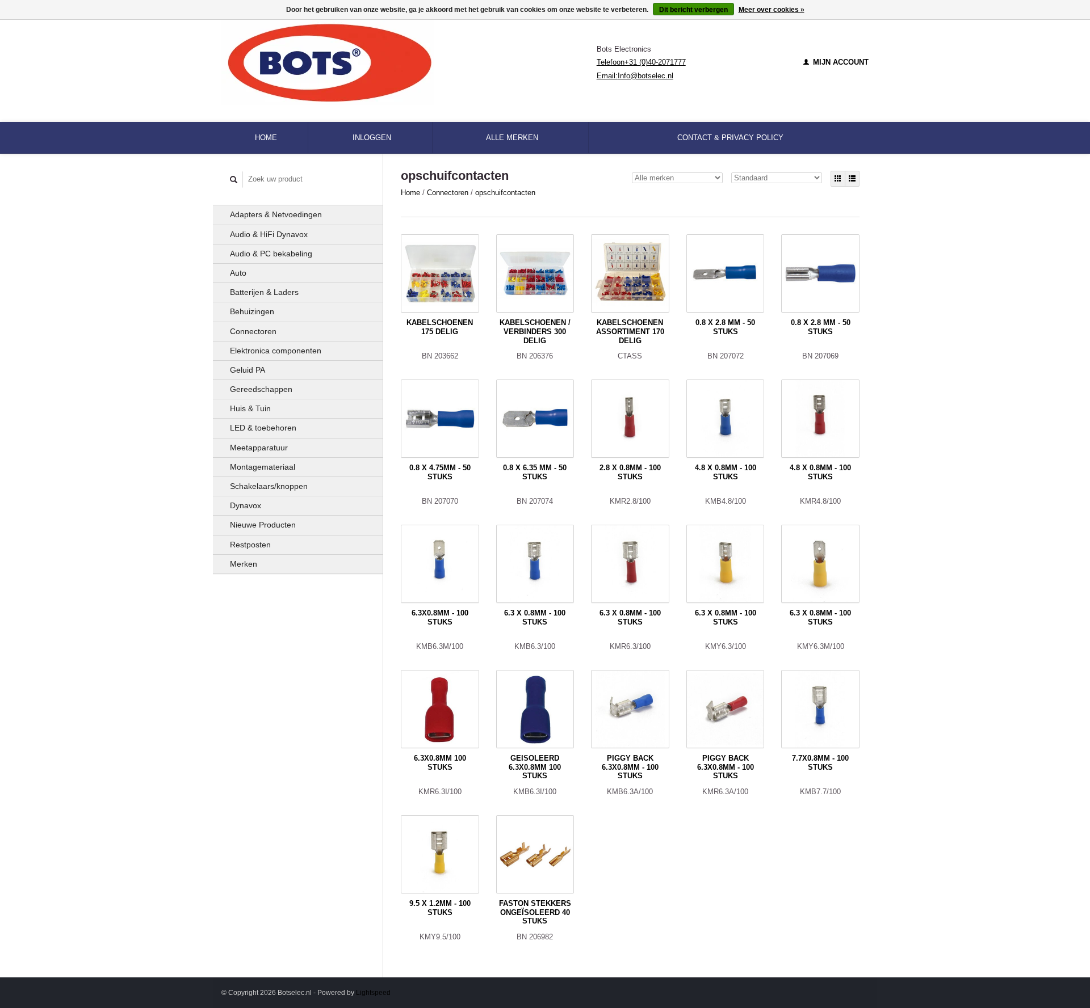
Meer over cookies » (771, 10)
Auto (238, 272)
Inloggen (372, 137)
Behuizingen (252, 311)
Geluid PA (247, 369)
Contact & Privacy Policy (730, 137)
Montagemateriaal (262, 466)
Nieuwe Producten (263, 524)
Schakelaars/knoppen (269, 486)
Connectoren (253, 331)
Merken (243, 563)
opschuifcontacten (505, 192)
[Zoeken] (233, 179)
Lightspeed (373, 992)
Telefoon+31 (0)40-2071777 (641, 62)
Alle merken (512, 137)
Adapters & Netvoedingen (276, 214)
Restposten (250, 544)
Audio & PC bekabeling (271, 253)
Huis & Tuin (250, 408)
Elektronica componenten (275, 350)
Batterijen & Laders (264, 292)
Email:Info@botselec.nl (635, 75)
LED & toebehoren (263, 427)
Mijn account (840, 62)
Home (266, 137)
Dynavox (245, 505)
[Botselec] (409, 62)
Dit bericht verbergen (693, 10)
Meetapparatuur (259, 447)
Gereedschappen (261, 389)
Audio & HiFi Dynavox (269, 234)
